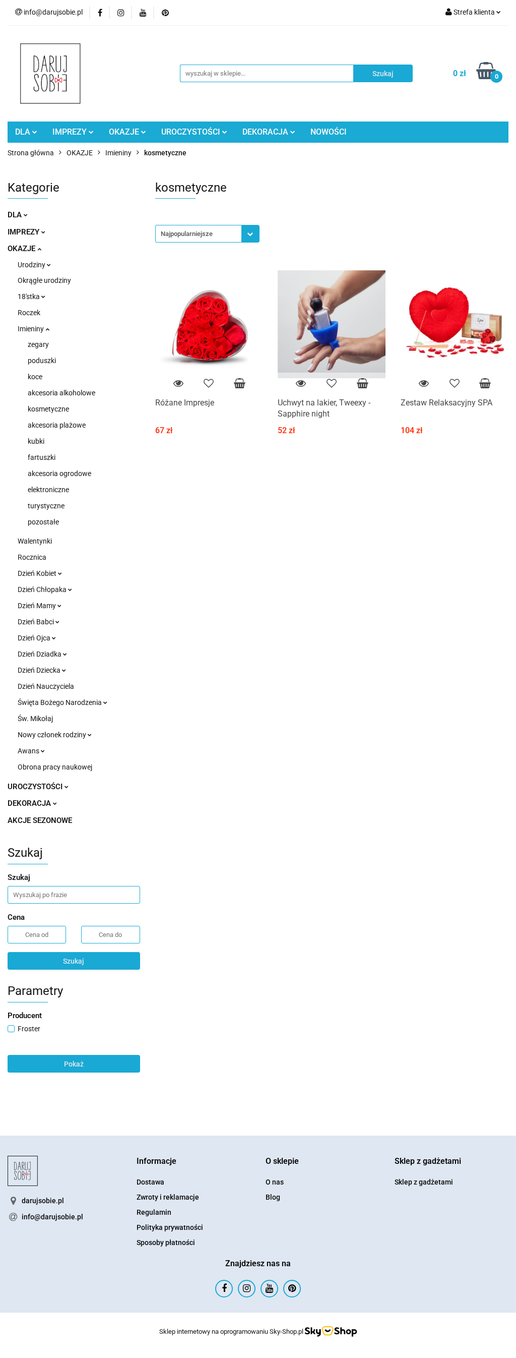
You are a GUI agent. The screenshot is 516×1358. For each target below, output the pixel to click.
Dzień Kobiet (38, 573)
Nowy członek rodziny (53, 735)
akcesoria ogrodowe (59, 473)
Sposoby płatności (166, 1242)
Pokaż (74, 1064)
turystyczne (46, 506)
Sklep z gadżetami (424, 1182)
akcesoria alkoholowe (61, 393)
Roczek (29, 313)
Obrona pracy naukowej (55, 767)
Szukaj (73, 961)
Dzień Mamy (37, 606)
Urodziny (32, 265)
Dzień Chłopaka (43, 589)
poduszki (42, 361)
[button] (156, 1161)
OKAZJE (125, 132)
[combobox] (207, 234)
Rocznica (32, 557)
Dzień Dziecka (40, 670)
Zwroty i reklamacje (168, 1197)
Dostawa (150, 1182)
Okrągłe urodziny (44, 280)
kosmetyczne (48, 409)
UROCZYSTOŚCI (191, 132)
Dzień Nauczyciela (46, 686)
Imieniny (31, 329)
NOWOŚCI (328, 132)
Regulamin (154, 1212)
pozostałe (43, 522)
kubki (36, 441)
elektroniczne (48, 490)
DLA (23, 132)
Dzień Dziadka (40, 654)
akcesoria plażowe (57, 425)
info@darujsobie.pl (52, 1217)
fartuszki (41, 457)
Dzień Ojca (35, 638)
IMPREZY (70, 132)
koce (35, 377)
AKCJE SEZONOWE (40, 820)
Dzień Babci (36, 622)
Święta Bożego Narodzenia (60, 702)
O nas (275, 1182)
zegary (38, 344)
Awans (29, 751)
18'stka (29, 296)
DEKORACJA (266, 132)
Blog (273, 1197)
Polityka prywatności (170, 1227)
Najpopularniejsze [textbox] (187, 234)
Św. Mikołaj (35, 719)
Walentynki (35, 541)
